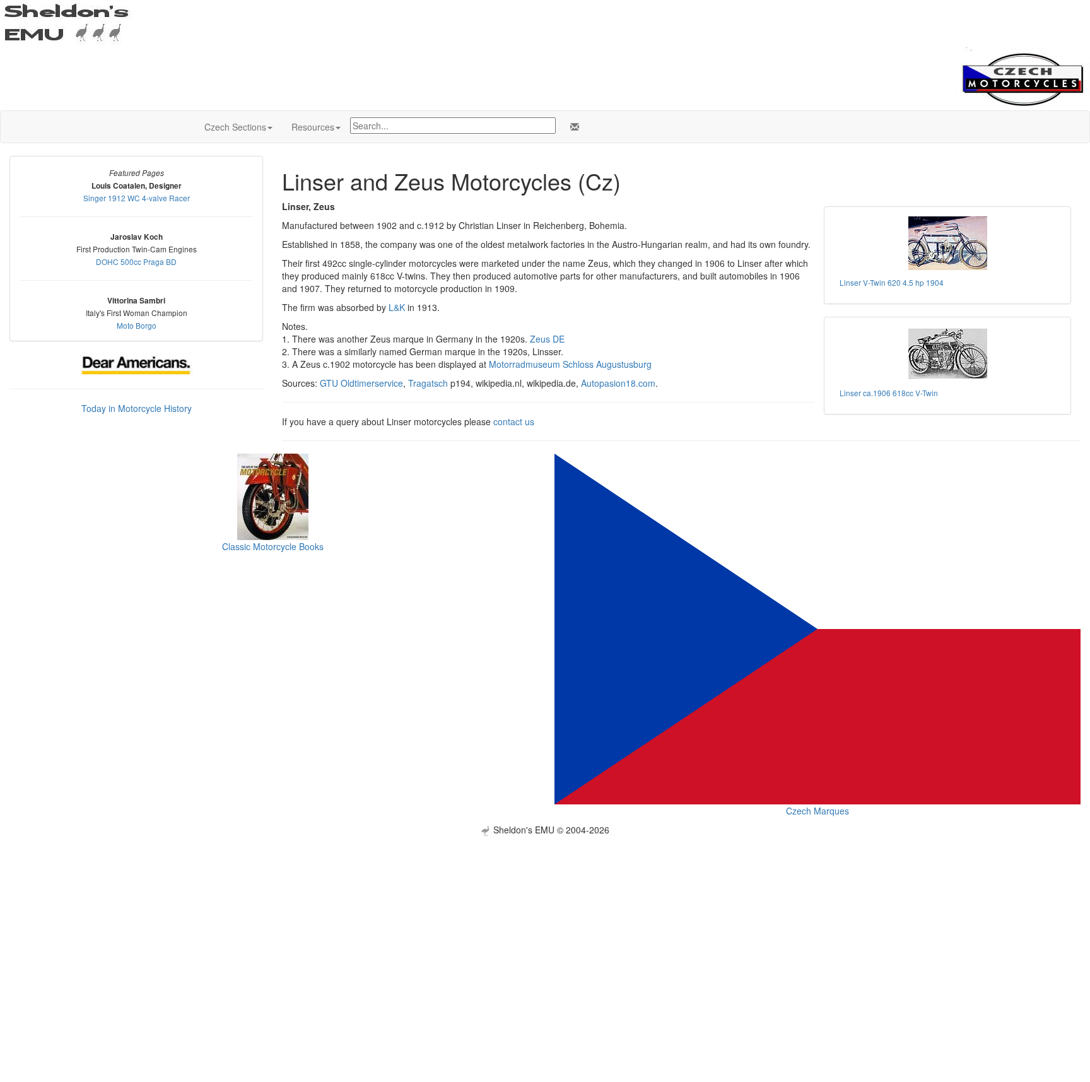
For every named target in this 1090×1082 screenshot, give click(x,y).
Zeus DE (547, 338)
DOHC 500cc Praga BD (136, 261)
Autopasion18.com (618, 383)
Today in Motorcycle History (136, 408)
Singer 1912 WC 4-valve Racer (136, 197)
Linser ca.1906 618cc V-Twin (889, 392)
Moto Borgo (136, 325)
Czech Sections (235, 127)
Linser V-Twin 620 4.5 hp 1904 (892, 282)
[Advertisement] (545, 924)
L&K (397, 307)
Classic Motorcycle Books (273, 546)
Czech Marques (817, 810)
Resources (312, 127)
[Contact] (572, 127)
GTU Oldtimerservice (361, 383)
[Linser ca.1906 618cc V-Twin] (947, 353)
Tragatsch (428, 383)
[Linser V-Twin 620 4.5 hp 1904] (947, 243)
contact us (513, 421)
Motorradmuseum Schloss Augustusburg (570, 364)
